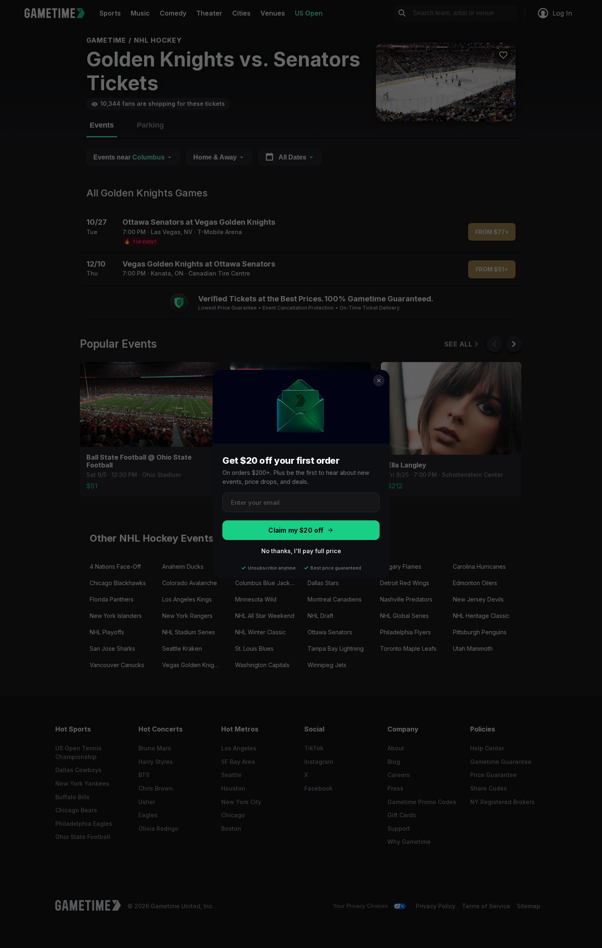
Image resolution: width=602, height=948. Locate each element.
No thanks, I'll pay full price (301, 550)
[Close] (379, 380)
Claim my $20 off (296, 530)
